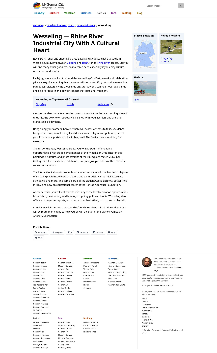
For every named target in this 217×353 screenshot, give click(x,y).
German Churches (40, 307)
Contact (145, 301)
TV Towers (37, 310)
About (144, 298)
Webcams (103, 104)
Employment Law (40, 344)
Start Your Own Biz (116, 275)
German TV (63, 332)
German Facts (64, 322)
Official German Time (150, 308)
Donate (145, 314)
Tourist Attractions (91, 263)
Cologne (71, 62)
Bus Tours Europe (90, 325)
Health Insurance (90, 322)
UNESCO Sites (39, 291)
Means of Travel (90, 266)
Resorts (86, 278)
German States (39, 269)
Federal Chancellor (41, 322)
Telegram (59, 232)
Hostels (86, 285)
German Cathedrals (41, 297)
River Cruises (88, 275)
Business (112, 258)
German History (39, 263)
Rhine (136, 99)
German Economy (115, 263)
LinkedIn (99, 232)
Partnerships (147, 311)
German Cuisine (65, 275)
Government (38, 325)
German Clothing (65, 272)
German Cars (63, 269)
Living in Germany (66, 338)
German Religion (65, 291)
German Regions (40, 266)
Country (37, 258)
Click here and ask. (163, 285)
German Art (63, 285)
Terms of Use (147, 320)
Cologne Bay (166, 58)
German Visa (38, 332)
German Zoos (89, 272)
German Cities (39, 272)
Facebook (84, 232)
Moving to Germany (66, 341)
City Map (41, 104)
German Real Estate (116, 285)
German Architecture (42, 313)
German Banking (115, 281)
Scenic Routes (39, 288)
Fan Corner (146, 305)
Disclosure (146, 317)
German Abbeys (40, 300)
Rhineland (165, 61)
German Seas (38, 275)
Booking (87, 318)
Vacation (87, 258)
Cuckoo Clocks (64, 288)
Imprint (145, 326)
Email (113, 232)
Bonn (85, 62)
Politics (36, 318)
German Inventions (66, 263)
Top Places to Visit (40, 285)
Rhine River (103, 62)
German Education (41, 335)
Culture (62, 258)
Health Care (38, 341)
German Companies (116, 266)
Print (40, 237)
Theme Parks (88, 269)
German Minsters (40, 304)
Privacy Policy (147, 323)
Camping (87, 288)
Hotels (70, 104)
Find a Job (112, 278)
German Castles (39, 294)
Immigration (63, 344)
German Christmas (66, 294)
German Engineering (117, 272)
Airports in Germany (66, 325)
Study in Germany (65, 335)
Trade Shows (113, 269)
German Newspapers (42, 338)
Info (60, 318)
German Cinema (65, 281)
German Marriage (40, 347)
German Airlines (65, 328)
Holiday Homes (89, 281)
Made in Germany (65, 266)
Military (36, 328)
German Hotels (89, 328)
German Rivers (39, 281)
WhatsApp (42, 232)
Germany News (64, 347)
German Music (64, 278)
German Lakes (39, 278)
